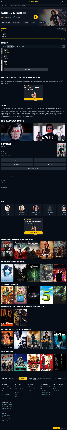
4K (17, 46)
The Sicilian (55, 388)
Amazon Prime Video (32, 388)
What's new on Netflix (46, 386)
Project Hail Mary (6, 394)
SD (23, 46)
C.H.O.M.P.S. (56, 390)
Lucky (16, 394)
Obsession (4, 396)
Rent (5, 31)
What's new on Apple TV (46, 392)
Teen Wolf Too (56, 392)
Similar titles (41, 22)
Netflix (29, 386)
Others (1, 65)
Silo (15, 386)
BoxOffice (30, 394)
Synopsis (26, 22)
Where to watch (6, 22)
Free (14, 46)
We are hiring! (23, 378)
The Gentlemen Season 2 (7, 404)
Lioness (16, 396)
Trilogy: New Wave (6, 386)
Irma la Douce (56, 394)
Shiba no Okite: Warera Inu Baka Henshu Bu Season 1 (7, 408)
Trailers (33, 22)
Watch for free (16, 22)
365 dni (3, 392)
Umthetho (17, 392)
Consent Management (33, 379)
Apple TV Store (31, 392)
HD (20, 46)
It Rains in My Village (58, 386)
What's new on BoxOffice (46, 398)
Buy (1, 57)
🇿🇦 (63, 46)
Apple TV (30, 390)
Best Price (9, 46)
